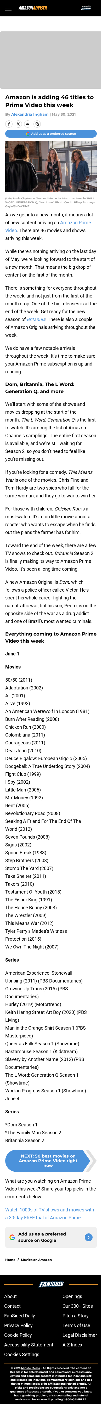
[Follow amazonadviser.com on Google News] (89, 1237)
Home (10, 1260)
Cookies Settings (21, 1354)
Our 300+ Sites (78, 1306)
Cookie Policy (18, 1335)
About (10, 1296)
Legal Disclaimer (80, 1335)
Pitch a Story (76, 1315)
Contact (12, 1306)
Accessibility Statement (28, 1344)
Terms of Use (76, 1325)
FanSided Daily (19, 1315)
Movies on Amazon (36, 1260)
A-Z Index (72, 1344)
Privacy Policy (18, 1325)
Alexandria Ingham (30, 114)
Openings (72, 1296)
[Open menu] (8, 8)
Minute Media (30, 1368)
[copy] (37, 124)
